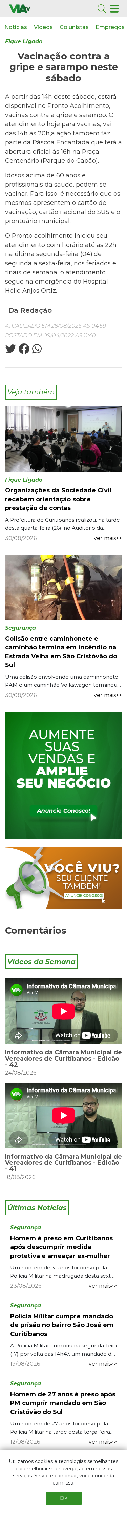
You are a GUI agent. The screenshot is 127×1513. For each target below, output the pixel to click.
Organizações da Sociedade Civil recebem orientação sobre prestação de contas (58, 499)
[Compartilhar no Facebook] (23, 351)
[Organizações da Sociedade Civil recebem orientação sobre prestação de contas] (63, 438)
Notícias (15, 27)
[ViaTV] (20, 8)
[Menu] (114, 8)
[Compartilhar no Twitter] (10, 351)
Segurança (20, 628)
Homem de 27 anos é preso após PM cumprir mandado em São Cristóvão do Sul (62, 1403)
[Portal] (63, 775)
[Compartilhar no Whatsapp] (36, 351)
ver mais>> (108, 538)
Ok (64, 1498)
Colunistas (74, 27)
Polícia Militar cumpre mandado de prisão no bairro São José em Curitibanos (61, 1325)
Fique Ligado (23, 41)
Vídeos (43, 27)
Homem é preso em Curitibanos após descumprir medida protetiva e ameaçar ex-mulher (61, 1247)
